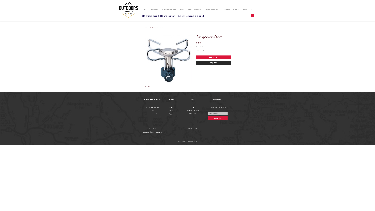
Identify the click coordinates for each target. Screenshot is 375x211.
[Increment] (204, 50)
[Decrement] (198, 50)
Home (146, 28)
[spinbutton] (201, 50)
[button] (226, 10)
